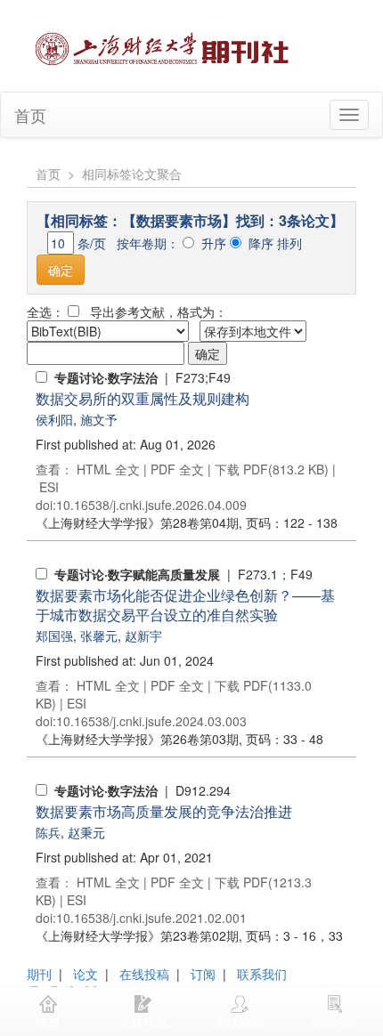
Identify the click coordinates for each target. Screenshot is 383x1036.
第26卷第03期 (137, 739)
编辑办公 (335, 1023)
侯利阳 (54, 419)
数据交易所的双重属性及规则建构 (142, 398)
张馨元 (99, 635)
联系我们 (262, 974)
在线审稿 (240, 1023)
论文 (85, 974)
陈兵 (48, 832)
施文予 (99, 419)
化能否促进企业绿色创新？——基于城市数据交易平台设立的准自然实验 (185, 605)
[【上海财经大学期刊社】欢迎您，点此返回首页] (164, 44)
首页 (30, 114)
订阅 (203, 974)
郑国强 (54, 635)
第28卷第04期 (137, 522)
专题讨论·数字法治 (106, 377)
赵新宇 (143, 635)
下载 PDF (241, 469)
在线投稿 (144, 974)
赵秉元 (86, 832)
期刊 (39, 974)
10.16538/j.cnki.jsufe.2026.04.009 (151, 505)
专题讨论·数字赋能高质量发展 (137, 574)
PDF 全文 (177, 469)
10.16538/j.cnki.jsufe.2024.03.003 (151, 721)
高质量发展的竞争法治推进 (164, 811)
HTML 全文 (108, 469)
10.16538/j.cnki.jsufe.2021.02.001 (151, 918)
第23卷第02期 (137, 935)
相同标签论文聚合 (132, 173)
